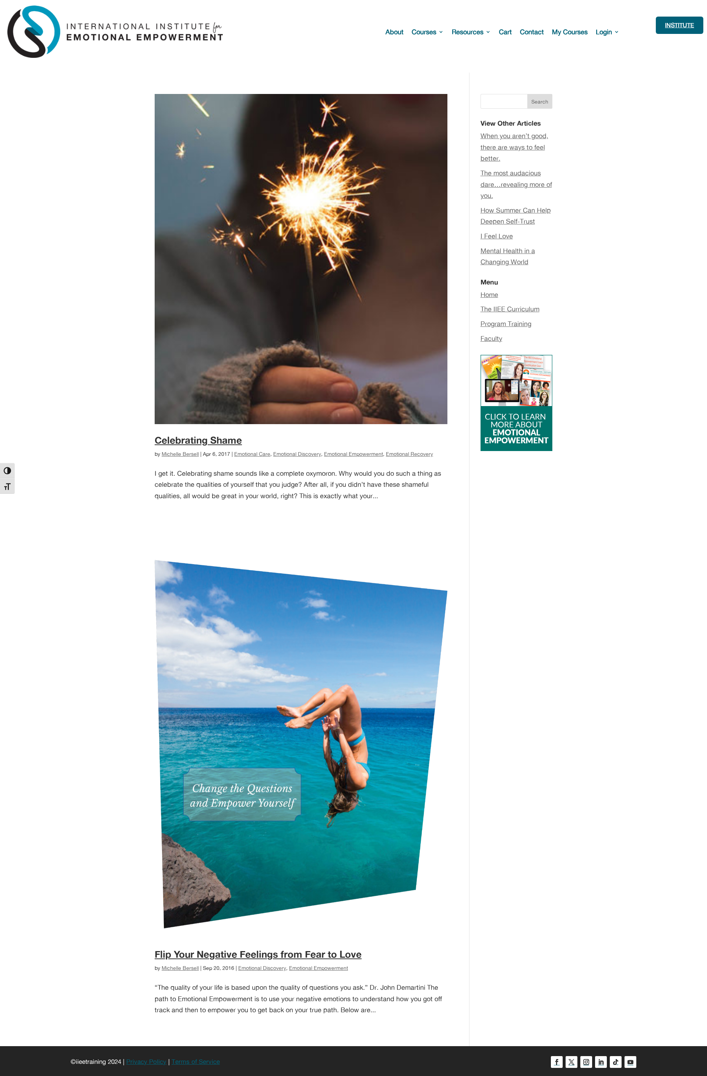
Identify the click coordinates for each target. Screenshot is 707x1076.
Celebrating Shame (198, 440)
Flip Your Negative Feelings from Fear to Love (258, 954)
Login (604, 32)
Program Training (506, 323)
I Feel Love (497, 236)
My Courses (570, 32)
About (395, 32)
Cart (505, 32)
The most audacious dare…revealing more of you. (516, 184)
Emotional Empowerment (353, 454)
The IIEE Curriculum (510, 309)
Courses (424, 32)
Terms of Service (196, 1061)
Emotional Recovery (409, 454)
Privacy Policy (146, 1061)
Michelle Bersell (180, 454)
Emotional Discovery (297, 454)
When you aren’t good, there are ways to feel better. (514, 147)
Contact (532, 32)
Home (489, 294)
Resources (467, 32)
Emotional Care (252, 454)
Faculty (491, 338)
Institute (679, 25)
